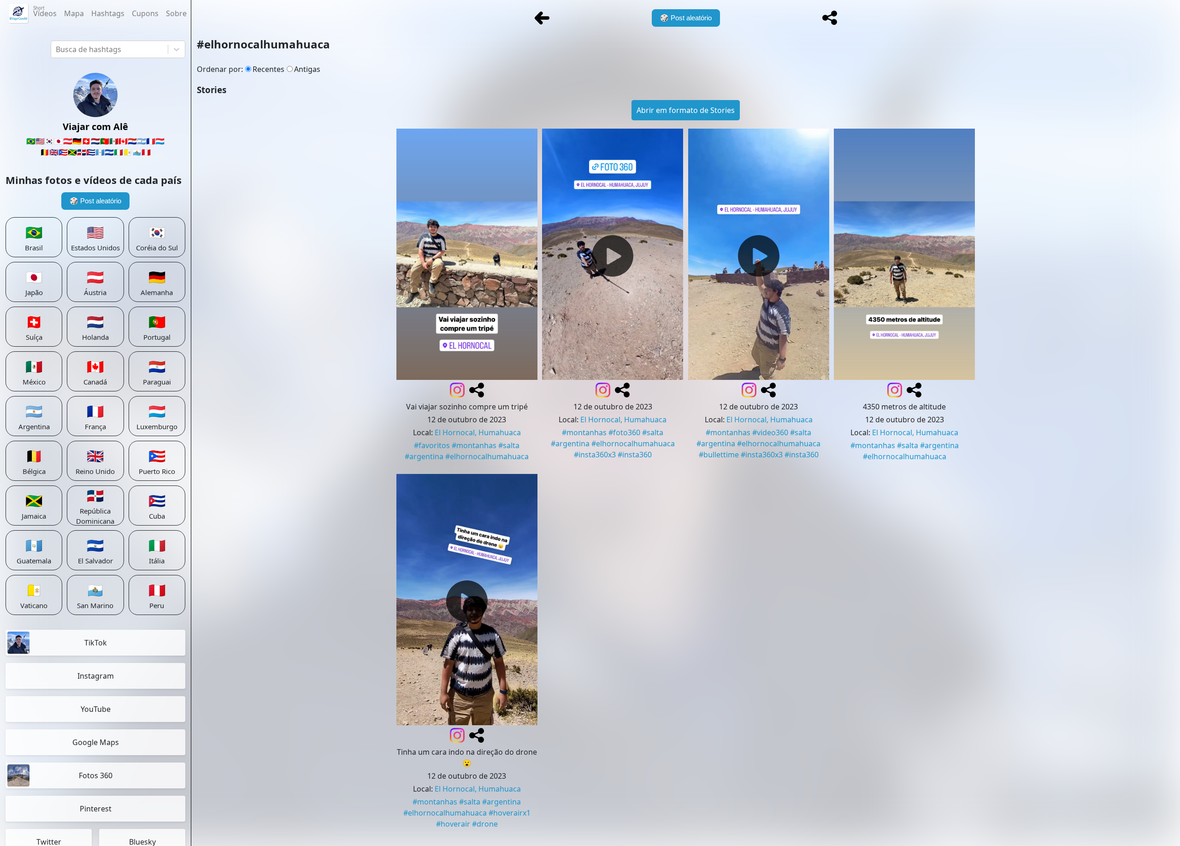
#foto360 (624, 432)
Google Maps (95, 742)
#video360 (770, 432)
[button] (829, 18)
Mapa (74, 13)
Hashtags (107, 13)
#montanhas (474, 445)
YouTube (96, 709)
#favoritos (432, 445)
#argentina (424, 456)
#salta (508, 445)
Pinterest (96, 809)
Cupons (145, 13)
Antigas (307, 69)
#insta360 (635, 455)
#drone (485, 824)
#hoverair (453, 824)
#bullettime (719, 455)
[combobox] (57, 49)
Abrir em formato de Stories (686, 110)
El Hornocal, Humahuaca (478, 432)
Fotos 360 (95, 775)
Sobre (176, 13)
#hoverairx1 (510, 813)
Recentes (268, 69)
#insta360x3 (595, 455)
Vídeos (45, 11)
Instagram (95, 676)
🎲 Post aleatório (95, 201)
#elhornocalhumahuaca (487, 456)
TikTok (95, 643)
